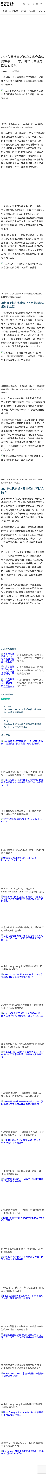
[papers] (33, 4)
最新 (4, 11)
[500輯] (7, 4)
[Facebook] (24, 4)
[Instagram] (28, 4)
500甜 (32, 11)
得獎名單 (13, 11)
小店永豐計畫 (7, 694)
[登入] (37, 4)
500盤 (23, 11)
